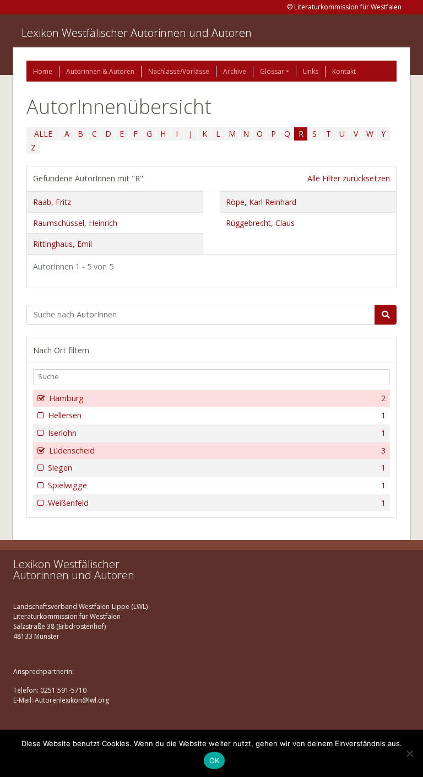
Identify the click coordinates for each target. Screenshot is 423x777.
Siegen (217, 467)
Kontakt (344, 71)
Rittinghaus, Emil (62, 244)
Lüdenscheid (217, 450)
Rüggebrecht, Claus (260, 223)
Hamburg (217, 398)
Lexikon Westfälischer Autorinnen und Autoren (136, 32)
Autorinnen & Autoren (100, 71)
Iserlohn (217, 433)
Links (310, 71)
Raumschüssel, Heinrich (75, 223)
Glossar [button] (272, 71)
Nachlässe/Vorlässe (178, 71)
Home (42, 71)
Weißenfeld (217, 503)
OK (214, 760)
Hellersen (217, 415)
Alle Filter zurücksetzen (348, 178)
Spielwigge (217, 485)
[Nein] (409, 753)
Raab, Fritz (52, 202)
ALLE (43, 133)
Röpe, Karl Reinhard (261, 202)
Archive (234, 71)
